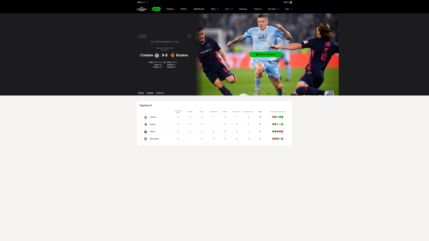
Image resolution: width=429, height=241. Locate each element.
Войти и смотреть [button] (267, 54)
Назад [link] (143, 36)
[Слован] (146, 117)
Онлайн (150, 93)
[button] (215, 9)
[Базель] (146, 124)
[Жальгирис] (146, 139)
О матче (160, 93)
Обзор (141, 93)
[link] (156, 9)
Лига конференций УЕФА (142, 9)
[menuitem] (157, 9)
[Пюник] (146, 131)
